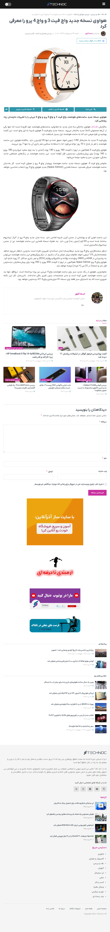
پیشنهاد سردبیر (46, 380)
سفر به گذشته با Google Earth (81, 726)
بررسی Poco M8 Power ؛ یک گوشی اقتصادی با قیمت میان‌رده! (21, 386)
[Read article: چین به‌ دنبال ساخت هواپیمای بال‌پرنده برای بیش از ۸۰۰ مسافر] (101, 685)
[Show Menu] (103, 4)
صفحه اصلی (102, 908)
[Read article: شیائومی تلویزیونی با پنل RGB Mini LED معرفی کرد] (101, 828)
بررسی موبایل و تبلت (81, 14)
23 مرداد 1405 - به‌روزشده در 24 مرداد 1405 (38, 361)
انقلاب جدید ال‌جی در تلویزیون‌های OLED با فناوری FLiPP (71, 715)
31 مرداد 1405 (88, 708)
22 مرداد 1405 (100, 394)
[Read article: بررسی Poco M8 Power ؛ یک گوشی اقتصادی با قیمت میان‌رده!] (19, 375)
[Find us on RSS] (76, 789)
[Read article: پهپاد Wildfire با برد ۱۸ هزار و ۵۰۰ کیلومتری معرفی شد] (101, 707)
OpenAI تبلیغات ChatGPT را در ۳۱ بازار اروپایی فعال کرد (72, 836)
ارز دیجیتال (99, 873)
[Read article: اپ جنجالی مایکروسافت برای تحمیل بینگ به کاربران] (101, 806)
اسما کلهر (89, 33)
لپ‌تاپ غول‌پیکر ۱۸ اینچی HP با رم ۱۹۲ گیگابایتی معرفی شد (71, 693)
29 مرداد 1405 (88, 686)
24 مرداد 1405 (87, 665)
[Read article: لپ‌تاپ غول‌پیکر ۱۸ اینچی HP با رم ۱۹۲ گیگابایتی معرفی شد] (101, 696)
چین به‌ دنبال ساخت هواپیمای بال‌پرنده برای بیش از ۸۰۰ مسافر (69, 682)
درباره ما (62, 908)
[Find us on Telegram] (90, 789)
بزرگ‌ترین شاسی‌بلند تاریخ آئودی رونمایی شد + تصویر (72, 650)
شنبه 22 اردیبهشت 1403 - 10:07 (67, 33)
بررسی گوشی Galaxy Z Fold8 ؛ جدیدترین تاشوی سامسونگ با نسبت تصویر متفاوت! (92, 388)
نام (104, 458)
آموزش (101, 868)
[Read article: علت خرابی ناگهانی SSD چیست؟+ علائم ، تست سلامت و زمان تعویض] (55, 375)
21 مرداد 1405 (29, 391)
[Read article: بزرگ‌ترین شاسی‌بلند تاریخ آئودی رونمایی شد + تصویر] (101, 653)
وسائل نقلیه (98, 887)
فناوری (101, 854)
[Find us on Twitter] (104, 789)
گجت (60, 348)
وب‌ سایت (102, 471)
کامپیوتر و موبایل (96, 858)
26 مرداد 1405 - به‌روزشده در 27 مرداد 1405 (92, 361)
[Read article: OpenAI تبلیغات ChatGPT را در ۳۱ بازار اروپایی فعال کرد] (101, 839)
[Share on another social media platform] (6, 109)
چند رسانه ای (98, 896)
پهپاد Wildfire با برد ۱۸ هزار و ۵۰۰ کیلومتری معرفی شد (72, 704)
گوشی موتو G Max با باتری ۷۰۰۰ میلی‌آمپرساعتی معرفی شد (70, 661)
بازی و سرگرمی (98, 891)
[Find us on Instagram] (83, 789)
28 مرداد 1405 (87, 697)
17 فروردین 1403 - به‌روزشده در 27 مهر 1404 (79, 730)
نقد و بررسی (95, 14)
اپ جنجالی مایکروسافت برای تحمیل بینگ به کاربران (74, 803)
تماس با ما (50, 908)
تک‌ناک (94, 126)
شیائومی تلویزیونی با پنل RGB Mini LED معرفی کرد (73, 825)
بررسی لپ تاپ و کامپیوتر (14, 348)
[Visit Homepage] (57, 4)
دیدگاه (103, 421)
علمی (101, 877)
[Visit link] (55, 521)
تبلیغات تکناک (74, 908)
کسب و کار (99, 882)
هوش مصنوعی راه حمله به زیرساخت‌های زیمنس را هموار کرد (70, 814)
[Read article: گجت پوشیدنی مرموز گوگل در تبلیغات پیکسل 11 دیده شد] (82, 338)
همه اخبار (88, 908)
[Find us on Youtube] (97, 789)
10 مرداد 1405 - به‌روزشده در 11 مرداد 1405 (80, 654)
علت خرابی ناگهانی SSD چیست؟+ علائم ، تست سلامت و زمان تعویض (55, 386)
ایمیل (49, 471)
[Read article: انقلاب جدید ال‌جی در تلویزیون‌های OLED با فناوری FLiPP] (101, 718)
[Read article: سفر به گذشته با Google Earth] (101, 729)
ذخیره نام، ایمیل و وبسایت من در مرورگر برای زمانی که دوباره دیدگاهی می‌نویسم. (69, 484)
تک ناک (104, 14)
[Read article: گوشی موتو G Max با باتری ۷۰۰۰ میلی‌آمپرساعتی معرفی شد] (101, 664)
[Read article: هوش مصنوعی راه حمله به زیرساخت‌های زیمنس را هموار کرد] (101, 817)
